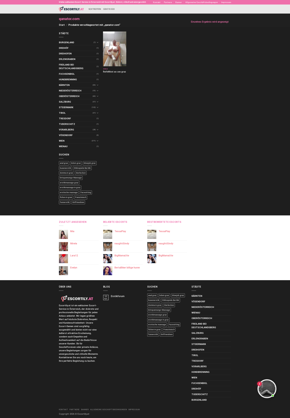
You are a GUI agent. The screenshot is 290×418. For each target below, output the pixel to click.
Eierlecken (81, 173)
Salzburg (65, 101)
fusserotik (64, 202)
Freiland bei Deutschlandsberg (71, 66)
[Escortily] (71, 9)
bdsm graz (76, 163)
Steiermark (66, 107)
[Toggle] (97, 42)
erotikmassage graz (69, 183)
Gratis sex (109, 9)
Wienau (63, 146)
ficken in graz (66, 197)
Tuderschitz (67, 124)
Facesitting (86, 192)
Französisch (80, 197)
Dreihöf (64, 48)
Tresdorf (65, 118)
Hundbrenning (68, 79)
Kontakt (157, 2)
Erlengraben (67, 59)
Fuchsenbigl (67, 74)
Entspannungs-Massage (71, 178)
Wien (61, 140)
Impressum (226, 2)
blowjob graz (90, 163)
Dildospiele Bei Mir (82, 168)
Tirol (62, 113)
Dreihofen (65, 53)
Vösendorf (66, 135)
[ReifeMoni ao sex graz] (114, 48)
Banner (178, 2)
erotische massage (69, 192)
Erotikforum (117, 296)
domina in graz (66, 173)
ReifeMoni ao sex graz (114, 71)
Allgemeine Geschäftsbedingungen (201, 2)
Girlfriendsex (78, 202)
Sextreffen (95, 9)
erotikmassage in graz (70, 187)
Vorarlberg (66, 129)
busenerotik (65, 168)
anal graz (64, 163)
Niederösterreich (70, 90)
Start (62, 24)
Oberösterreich (69, 96)
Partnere (168, 2)
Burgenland (66, 42)
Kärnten (64, 85)
